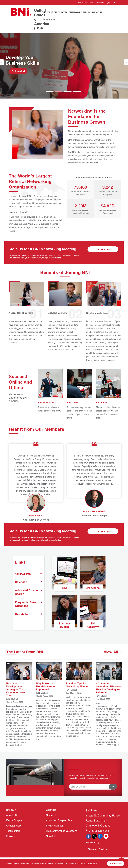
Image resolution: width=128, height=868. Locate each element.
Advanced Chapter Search (27, 592)
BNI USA (11, 809)
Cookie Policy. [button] (90, 863)
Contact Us (97, 12)
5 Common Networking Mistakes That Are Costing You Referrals (108, 687)
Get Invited (18, 71)
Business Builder (65, 625)
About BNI (47, 12)
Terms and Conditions (98, 849)
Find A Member (49, 19)
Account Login (103, 2)
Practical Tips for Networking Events (77, 684)
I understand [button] (115, 863)
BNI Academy (93, 625)
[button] (2, 62)
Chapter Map (23, 573)
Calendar (21, 582)
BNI (64, 588)
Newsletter (22, 614)
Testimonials (74, 12)
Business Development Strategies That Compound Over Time (16, 689)
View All (111, 652)
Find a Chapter (60, 12)
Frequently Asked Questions (26, 604)
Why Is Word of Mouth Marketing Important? (46, 686)
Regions (86, 12)
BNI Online (93, 588)
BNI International (85, 2)
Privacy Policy (92, 842)
